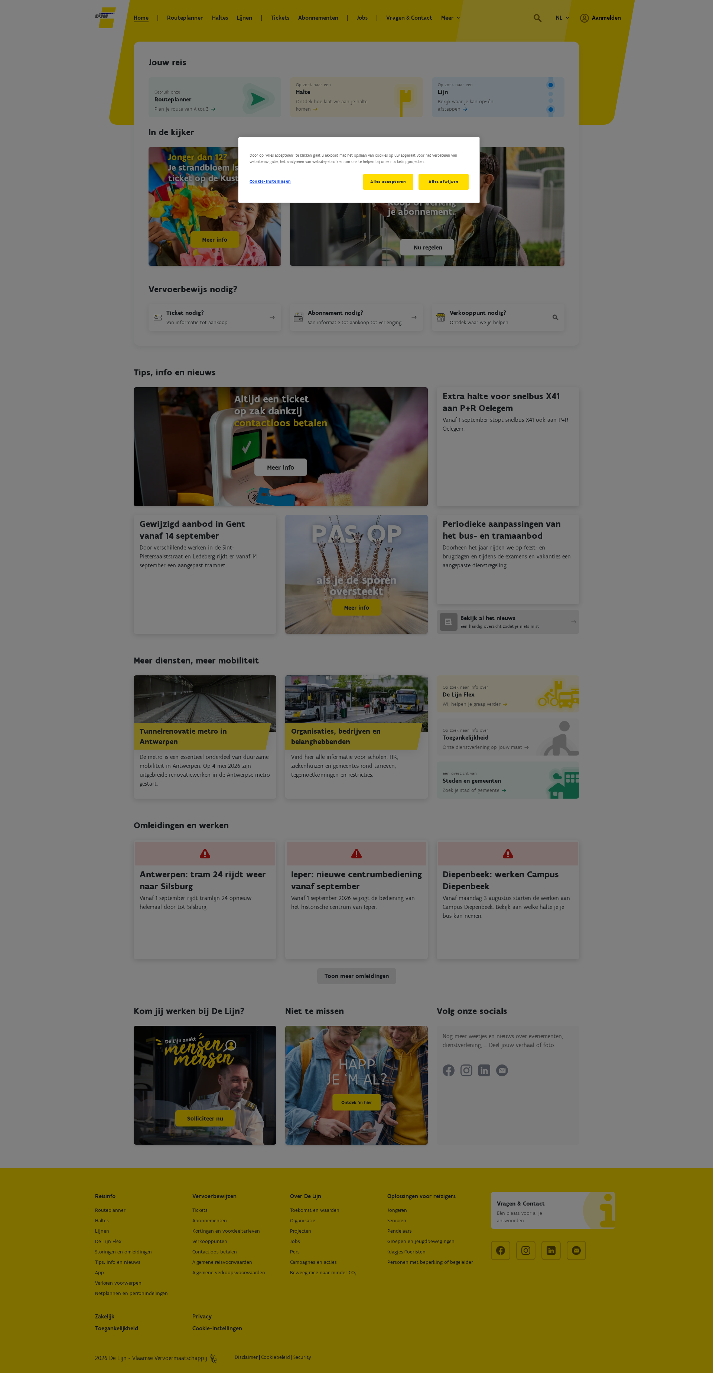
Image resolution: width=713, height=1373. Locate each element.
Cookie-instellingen (270, 181)
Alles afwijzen (444, 181)
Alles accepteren (388, 181)
